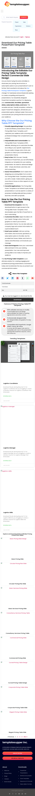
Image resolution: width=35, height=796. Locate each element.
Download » (7, 396)
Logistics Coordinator (10, 383)
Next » (26, 737)
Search (23, 17)
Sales (24, 22)
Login (21, 37)
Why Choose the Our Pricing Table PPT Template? (17, 122)
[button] (2, 11)
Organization (18, 26)
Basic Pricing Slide (18, 559)
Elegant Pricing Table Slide (17, 732)
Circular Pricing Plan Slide (17, 584)
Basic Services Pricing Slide (18, 608)
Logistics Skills (8, 512)
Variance (28, 26)
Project (16, 22)
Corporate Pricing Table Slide (17, 708)
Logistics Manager (9, 448)
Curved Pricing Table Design (17, 683)
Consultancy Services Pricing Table (17, 633)
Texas (16, 30)
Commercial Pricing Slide (17, 658)
